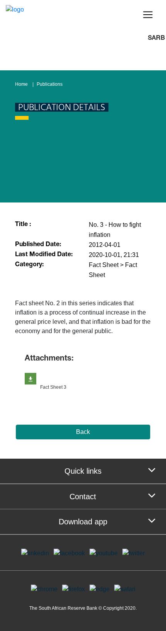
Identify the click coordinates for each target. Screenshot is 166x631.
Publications (50, 84)
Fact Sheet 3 (53, 387)
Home (21, 84)
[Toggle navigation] (147, 14)
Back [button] (83, 432)
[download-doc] (30, 378)
